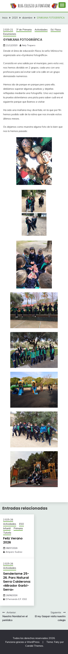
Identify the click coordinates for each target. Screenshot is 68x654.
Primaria (18, 528)
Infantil (7, 528)
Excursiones (9, 33)
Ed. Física (56, 29)
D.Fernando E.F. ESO (16, 599)
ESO (21, 523)
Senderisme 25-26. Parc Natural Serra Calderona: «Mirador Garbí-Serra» (17, 581)
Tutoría (7, 532)
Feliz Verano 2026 (13, 540)
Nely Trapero (28, 45)
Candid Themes (34, 645)
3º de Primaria (24, 29)
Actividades (41, 29)
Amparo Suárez (14, 551)
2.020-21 (8, 29)
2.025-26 (8, 519)
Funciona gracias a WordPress (22, 641)
